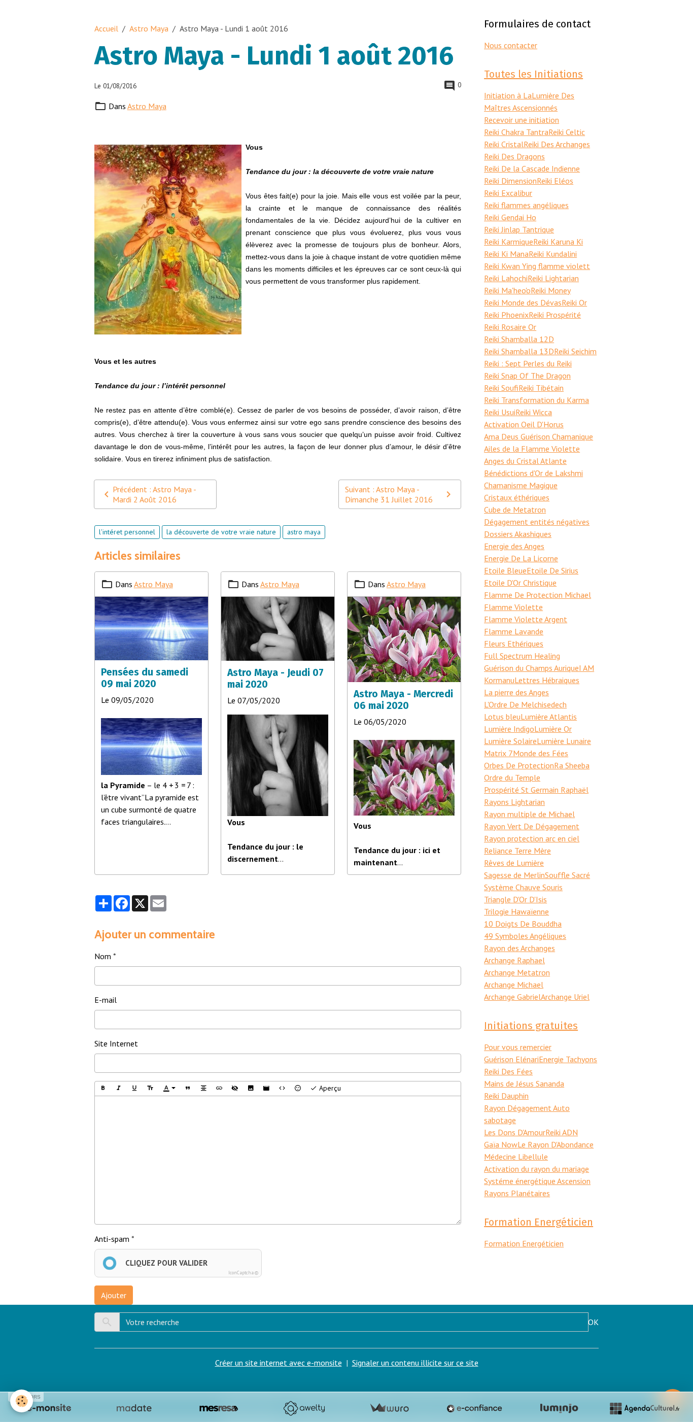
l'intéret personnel (127, 531)
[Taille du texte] (150, 1088)
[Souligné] (134, 1088)
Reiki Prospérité (555, 315)
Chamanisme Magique (521, 485)
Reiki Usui (499, 412)
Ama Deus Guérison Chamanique (538, 436)
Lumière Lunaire (564, 741)
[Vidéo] (266, 1088)
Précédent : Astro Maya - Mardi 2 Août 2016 (154, 494)
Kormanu (499, 680)
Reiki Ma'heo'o (507, 290)
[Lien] (219, 1088)
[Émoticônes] (298, 1088)
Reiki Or (574, 302)
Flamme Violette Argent (525, 619)
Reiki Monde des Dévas (523, 302)
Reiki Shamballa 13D (519, 351)
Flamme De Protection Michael (537, 595)
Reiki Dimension (510, 181)
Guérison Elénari (511, 1059)
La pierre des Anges (516, 692)
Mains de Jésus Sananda (524, 1083)
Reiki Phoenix (506, 315)
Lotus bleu (502, 717)
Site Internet (116, 1043)
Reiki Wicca (533, 412)
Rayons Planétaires (517, 1193)
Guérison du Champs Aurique (531, 668)
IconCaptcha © (243, 1272)
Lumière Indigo (509, 729)
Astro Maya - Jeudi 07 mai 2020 (275, 678)
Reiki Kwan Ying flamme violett (537, 266)
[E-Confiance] (474, 1408)
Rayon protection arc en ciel (531, 838)
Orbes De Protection (519, 765)
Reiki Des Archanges (557, 144)
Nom (102, 956)
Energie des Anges (514, 546)
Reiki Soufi (501, 388)
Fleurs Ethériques (513, 643)
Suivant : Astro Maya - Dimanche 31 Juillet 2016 (389, 494)
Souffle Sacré (567, 875)
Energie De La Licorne (521, 558)
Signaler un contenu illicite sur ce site (415, 1363)
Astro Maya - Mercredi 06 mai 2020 (403, 700)
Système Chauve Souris (523, 887)
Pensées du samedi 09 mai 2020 (144, 678)
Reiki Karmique (508, 241)
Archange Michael (513, 984)
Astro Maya (148, 28)
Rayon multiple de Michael (529, 814)
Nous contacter (510, 45)
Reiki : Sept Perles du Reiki (528, 363)
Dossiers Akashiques (517, 534)
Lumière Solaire (510, 741)
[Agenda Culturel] (644, 1408)
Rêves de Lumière (514, 863)
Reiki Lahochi (506, 278)
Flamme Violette (513, 607)
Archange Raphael (514, 960)
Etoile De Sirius (552, 570)
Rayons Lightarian (514, 802)
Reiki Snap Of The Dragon (527, 375)
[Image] (250, 1088)
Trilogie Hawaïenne (516, 911)
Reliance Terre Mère (517, 850)
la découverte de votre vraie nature (221, 531)
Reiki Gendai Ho (510, 217)
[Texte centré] (203, 1088)
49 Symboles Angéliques (525, 936)
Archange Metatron (517, 972)
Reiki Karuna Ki (558, 241)
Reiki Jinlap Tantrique (519, 229)
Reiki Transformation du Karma (536, 400)
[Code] (282, 1088)
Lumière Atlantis (549, 717)
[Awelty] (304, 1408)
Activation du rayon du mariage (536, 1169)
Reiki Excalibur (508, 193)
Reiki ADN (561, 1132)
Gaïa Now (500, 1144)
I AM (586, 668)
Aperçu (329, 1088)
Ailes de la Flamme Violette (532, 449)
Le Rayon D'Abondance (555, 1144)
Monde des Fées (540, 753)
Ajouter (113, 1295)
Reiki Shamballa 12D (519, 339)
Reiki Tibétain (541, 388)
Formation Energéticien (524, 1243)
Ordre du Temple (512, 777)
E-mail (105, 1000)
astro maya (304, 531)
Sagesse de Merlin (514, 875)
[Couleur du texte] (169, 1088)
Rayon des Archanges (519, 948)
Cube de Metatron (515, 509)
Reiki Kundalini (553, 254)
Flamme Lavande (513, 631)
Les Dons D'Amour (514, 1132)
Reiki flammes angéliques (526, 205)
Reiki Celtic (566, 132)
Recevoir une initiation (521, 120)
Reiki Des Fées (508, 1071)
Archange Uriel (565, 997)
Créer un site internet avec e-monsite (278, 1363)
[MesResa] (219, 1408)
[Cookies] (21, 1401)
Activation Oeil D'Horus (524, 424)
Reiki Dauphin (506, 1096)
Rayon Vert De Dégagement (531, 826)
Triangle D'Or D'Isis (515, 899)
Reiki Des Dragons (514, 156)
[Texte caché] (235, 1088)
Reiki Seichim (575, 351)
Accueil (106, 28)
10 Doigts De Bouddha (523, 924)
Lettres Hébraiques (546, 680)
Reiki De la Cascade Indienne (532, 168)
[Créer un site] (49, 1408)
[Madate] (134, 1408)
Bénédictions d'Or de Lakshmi (533, 473)
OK (593, 1322)
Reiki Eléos (555, 181)
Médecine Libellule (516, 1157)
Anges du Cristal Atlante (525, 461)
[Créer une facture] (389, 1408)
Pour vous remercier (517, 1047)
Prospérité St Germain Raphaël (536, 790)
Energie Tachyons (568, 1059)
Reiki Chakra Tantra (516, 132)
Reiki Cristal (504, 144)
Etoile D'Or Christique (520, 583)
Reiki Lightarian (553, 278)
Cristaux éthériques (516, 497)
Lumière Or (553, 729)
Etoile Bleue (505, 570)
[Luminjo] (559, 1408)
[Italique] (119, 1088)
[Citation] (188, 1088)
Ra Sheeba (572, 765)
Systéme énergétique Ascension (537, 1181)
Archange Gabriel (512, 997)
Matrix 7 (498, 753)
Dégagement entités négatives (537, 522)
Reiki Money (551, 290)
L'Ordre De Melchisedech (525, 704)
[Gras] (103, 1088)
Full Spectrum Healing (522, 656)
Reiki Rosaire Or (510, 327)
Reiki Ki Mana (506, 254)
